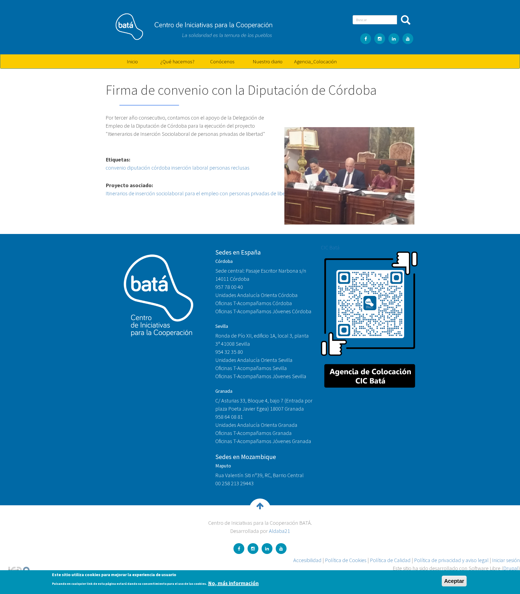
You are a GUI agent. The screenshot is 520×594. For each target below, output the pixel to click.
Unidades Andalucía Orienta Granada (256, 424)
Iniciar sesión (506, 560)
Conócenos (222, 61)
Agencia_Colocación (314, 61)
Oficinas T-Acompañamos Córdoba (253, 303)
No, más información (233, 582)
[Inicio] (191, 24)
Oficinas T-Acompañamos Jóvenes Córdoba (263, 311)
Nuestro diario (267, 61)
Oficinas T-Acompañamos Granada (253, 433)
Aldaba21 (279, 530)
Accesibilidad (307, 560)
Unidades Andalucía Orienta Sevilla (253, 360)
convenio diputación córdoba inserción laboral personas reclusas (177, 167)
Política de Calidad (390, 560)
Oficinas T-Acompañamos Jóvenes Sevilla (260, 376)
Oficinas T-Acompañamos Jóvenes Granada (263, 441)
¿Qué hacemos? (177, 61)
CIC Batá (330, 247)
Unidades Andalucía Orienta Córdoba (256, 295)
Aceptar (454, 581)
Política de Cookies (345, 560)
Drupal (510, 568)
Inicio (132, 61)
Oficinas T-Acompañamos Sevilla (251, 368)
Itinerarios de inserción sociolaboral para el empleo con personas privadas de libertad (200, 193)
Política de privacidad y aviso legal (451, 560)
